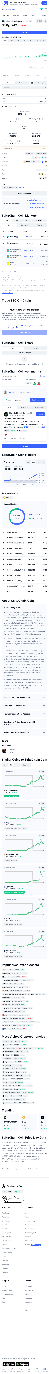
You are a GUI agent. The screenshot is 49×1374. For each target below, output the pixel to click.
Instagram (28, 1298)
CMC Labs (6, 1221)
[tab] (32, 83)
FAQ (3, 1298)
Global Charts (7, 1253)
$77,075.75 (16, 1041)
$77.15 (16, 1062)
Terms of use (29, 1217)
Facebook (28, 1302)
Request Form (7, 1290)
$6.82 (13, 1048)
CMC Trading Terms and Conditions (32, 326)
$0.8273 (14, 1082)
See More (43, 376)
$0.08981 (17, 1079)
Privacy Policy (29, 1221)
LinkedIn (27, 1310)
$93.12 (14, 1055)
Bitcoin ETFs (6, 1237)
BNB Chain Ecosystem (10, 187)
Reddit (26, 1306)
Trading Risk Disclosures (16, 328)
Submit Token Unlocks (36, 204)
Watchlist (5, 1265)
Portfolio (5, 1261)
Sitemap (5, 1273)
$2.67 (19, 1092)
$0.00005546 (19, 1103)
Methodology (29, 1241)
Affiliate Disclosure (7, 293)
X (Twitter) (28, 1286)
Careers (27, 1245)
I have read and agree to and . (24, 327)
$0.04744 (16, 1045)
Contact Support (8, 1294)
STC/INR (26, 237)
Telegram (27, 1294)
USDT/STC (27, 250)
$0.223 (15, 1069)
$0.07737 (16, 1096)
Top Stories (6, 1229)
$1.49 (34, 1048)
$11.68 (15, 1072)
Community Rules (30, 1233)
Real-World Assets (9, 1249)
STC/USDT (27, 243)
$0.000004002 (17, 1075)
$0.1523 (15, 1089)
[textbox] (27, 394)
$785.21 (15, 1058)
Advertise (5, 1217)
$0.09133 (13, 1065)
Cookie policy (29, 1229)
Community (28, 1290)
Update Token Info (35, 200)
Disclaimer (28, 1237)
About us (27, 1213)
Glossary (5, 1302)
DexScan (5, 1245)
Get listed (5, 1286)
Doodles (5, 1269)
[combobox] (24, 87)
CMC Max (5, 1225)
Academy (5, 1213)
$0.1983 (15, 1099)
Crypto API (6, 1241)
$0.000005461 (18, 1086)
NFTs (4, 1257)
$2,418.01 (16, 1051)
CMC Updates (7, 1233)
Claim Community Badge (37, 207)
